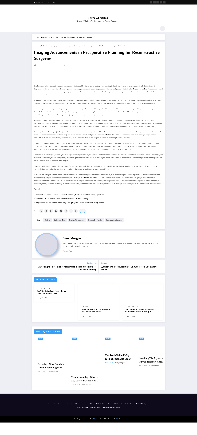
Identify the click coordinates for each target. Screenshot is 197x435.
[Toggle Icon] (33, 28)
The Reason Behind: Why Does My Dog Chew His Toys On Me (155, 360)
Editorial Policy (141, 404)
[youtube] (164, 2)
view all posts (67, 251)
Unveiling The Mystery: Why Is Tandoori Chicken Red (122, 360)
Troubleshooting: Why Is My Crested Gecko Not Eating (55, 379)
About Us (69, 404)
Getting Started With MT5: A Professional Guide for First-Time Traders (95, 311)
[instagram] (161, 2)
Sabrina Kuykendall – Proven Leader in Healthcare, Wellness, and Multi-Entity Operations (70, 195)
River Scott (42, 288)
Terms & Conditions (127, 404)
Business (38, 46)
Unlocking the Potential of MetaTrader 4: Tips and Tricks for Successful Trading (67, 268)
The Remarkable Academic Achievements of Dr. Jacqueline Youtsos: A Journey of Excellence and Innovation (140, 311)
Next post (104, 263)
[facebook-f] (151, 2)
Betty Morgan (103, 46)
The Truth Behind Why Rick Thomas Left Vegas (88, 357)
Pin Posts (61, 404)
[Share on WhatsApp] (56, 211)
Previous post (91, 263)
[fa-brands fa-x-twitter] (154, 2)
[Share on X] (46, 211)
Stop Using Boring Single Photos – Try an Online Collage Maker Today (51, 292)
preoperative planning (72, 46)
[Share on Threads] (76, 211)
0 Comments (128, 46)
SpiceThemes (120, 419)
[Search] (155, 28)
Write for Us (100, 404)
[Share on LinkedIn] (51, 211)
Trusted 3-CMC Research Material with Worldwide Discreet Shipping (62, 199)
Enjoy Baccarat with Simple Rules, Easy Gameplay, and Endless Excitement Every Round (70, 203)
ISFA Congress (98, 17)
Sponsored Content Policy (111, 407)
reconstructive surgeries (87, 46)
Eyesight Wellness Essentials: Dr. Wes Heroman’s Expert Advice (128, 268)
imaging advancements (59, 46)
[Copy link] (82, 211)
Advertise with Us (112, 404)
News (44, 338)
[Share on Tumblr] (71, 211)
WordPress (96, 419)
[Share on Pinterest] (61, 211)
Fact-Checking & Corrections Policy (89, 407)
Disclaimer (78, 404)
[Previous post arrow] (35, 266)
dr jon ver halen (46, 46)
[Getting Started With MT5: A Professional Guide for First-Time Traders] (98, 295)
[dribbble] (157, 2)
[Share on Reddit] (66, 211)
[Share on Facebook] (41, 211)
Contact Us (52, 404)
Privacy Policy (89, 404)
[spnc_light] (162, 28)
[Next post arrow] (162, 266)
